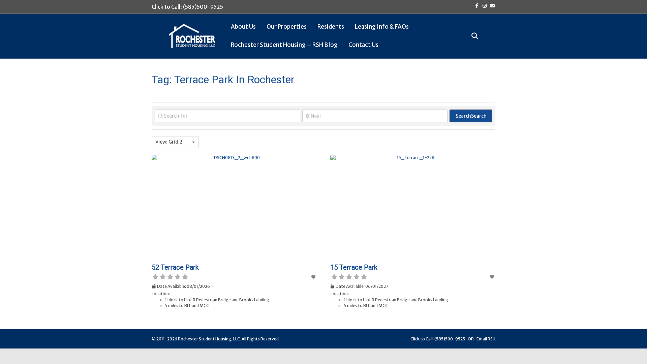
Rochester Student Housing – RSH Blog (284, 45)
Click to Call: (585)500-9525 (187, 6)
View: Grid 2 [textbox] (168, 142)
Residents (330, 26)
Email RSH (485, 338)
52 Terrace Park (175, 267)
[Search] (472, 36)
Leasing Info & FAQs (382, 26)
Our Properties (287, 26)
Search (471, 116)
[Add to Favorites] (313, 276)
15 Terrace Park (353, 267)
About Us (243, 26)
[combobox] (175, 142)
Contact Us (363, 45)
